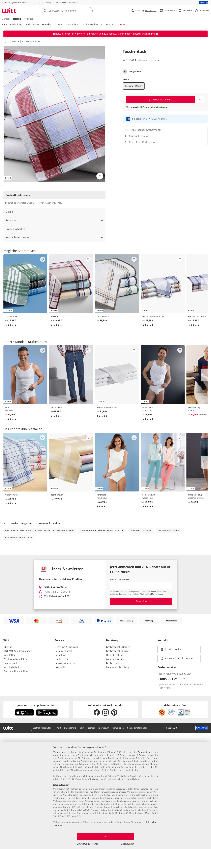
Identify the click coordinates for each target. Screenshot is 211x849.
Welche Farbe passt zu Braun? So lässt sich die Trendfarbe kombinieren (39, 530)
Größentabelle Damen (118, 647)
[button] (4, 41)
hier (152, 767)
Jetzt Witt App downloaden (17, 651)
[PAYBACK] (204, 2)
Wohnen (29, 18)
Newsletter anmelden (86, 33)
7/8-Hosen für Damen (168, 530)
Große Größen (90, 24)
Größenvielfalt (113, 663)
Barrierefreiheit (87, 727)
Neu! (4, 24)
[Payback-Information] (201, 728)
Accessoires (107, 24)
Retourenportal (63, 651)
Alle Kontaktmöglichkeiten (178, 658)
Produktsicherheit (15, 229)
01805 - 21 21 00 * (171, 679)
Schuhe (58, 24)
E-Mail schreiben (171, 650)
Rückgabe (11, 220)
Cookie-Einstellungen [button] (137, 727)
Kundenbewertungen (17, 237)
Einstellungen (127, 843)
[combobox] (73, 10)
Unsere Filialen (11, 663)
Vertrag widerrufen (42, 727)
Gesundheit (72, 24)
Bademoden (32, 24)
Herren (17, 18)
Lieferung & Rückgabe (66, 647)
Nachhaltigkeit (11, 667)
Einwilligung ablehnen (87, 843)
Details (9, 211)
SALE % (121, 24)
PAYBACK (60, 667)
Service (59, 640)
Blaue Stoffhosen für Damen (18, 537)
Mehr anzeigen (157, 594)
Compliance (118, 727)
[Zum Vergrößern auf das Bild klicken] (99, 176)
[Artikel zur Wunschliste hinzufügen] (200, 99)
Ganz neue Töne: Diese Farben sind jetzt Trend (102, 530)
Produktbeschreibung (18, 195)
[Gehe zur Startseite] (9, 10)
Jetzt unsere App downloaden (36, 705)
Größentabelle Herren (118, 651)
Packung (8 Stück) (133, 86)
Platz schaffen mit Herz (15, 671)
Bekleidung (16, 24)
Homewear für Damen (141, 530)
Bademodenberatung (117, 667)
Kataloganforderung (66, 663)
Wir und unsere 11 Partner (66, 752)
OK (105, 836)
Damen (6, 18)
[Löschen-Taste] (89, 11)
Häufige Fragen (63, 659)
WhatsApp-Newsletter (15, 659)
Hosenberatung (114, 655)
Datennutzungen (146, 752)
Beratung (112, 640)
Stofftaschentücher (31, 41)
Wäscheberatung (115, 659)
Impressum (103, 727)
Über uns (8, 647)
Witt (6, 640)
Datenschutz (70, 727)
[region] (105, 795)
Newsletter (9, 655)
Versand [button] (157, 60)
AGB (59, 727)
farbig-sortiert (135, 71)
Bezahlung (60, 655)
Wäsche (46, 24)
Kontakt (162, 640)
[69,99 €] (71, 374)
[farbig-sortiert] (125, 71)
